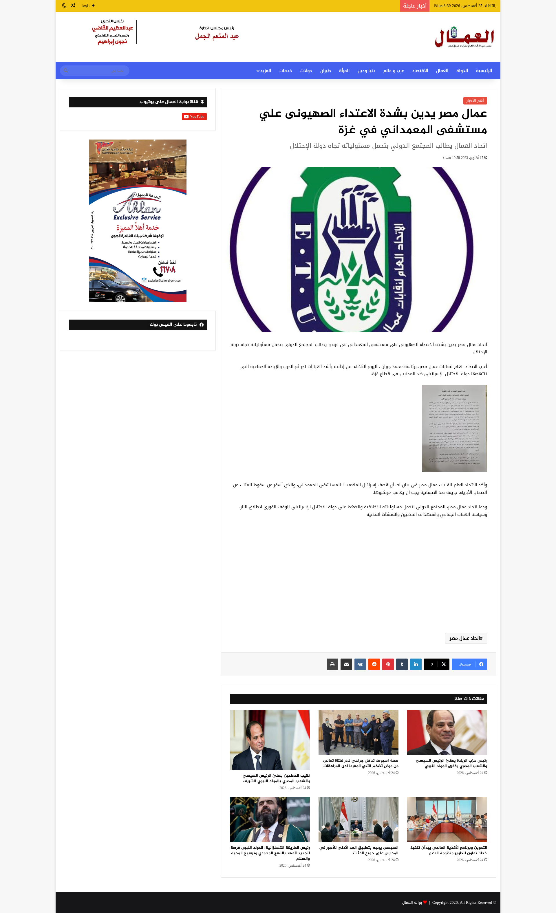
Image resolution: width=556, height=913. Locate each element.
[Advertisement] (358, 582)
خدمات (285, 71)
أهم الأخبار (475, 100)
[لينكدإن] (416, 664)
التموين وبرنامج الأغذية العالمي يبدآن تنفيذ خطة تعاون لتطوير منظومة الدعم (448, 850)
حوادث (306, 71)
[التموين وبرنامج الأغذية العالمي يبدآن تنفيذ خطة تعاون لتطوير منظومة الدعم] (447, 819)
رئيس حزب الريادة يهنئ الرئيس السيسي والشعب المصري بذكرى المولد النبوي (451, 763)
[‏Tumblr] (402, 664)
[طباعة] (332, 664)
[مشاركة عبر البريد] (346, 664)
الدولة (462, 71)
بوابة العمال (412, 902)
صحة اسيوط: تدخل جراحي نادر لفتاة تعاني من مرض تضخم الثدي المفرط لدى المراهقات (360, 763)
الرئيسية (484, 71)
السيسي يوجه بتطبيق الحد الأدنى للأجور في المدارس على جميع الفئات (358, 850)
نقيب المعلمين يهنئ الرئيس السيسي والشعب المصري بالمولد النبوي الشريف (276, 778)
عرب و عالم (393, 71)
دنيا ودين (366, 71)
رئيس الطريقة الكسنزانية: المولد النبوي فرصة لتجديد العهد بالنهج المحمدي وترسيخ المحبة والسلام (270, 853)
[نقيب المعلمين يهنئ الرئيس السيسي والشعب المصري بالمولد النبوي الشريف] (270, 740)
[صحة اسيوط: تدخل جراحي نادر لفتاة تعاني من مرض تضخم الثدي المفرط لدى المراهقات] (358, 732)
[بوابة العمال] (465, 36)
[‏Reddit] (374, 664)
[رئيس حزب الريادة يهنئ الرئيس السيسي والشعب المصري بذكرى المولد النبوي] (447, 732)
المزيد (265, 71)
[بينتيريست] (388, 664)
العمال (442, 71)
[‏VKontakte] (360, 664)
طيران (325, 71)
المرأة (344, 71)
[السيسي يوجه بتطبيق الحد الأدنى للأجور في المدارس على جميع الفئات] (358, 819)
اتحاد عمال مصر (465, 638)
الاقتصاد (420, 71)
